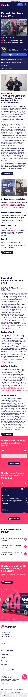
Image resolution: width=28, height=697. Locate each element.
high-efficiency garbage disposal (11, 204)
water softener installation (11, 429)
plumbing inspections (18, 427)
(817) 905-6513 (5, 632)
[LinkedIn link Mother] (12, 669)
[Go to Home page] (5, 5)
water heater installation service (10, 219)
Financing (4, 661)
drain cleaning (16, 327)
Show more (6, 503)
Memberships (5, 654)
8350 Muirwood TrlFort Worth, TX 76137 (7, 635)
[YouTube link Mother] (9, 669)
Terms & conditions (15, 692)
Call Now (20, 5)
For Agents (4, 692)
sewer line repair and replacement (13, 324)
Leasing (3, 657)
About (3, 643)
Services (3, 640)
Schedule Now (15, 55)
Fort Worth (4, 10)
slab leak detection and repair (13, 425)
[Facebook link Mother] (6, 669)
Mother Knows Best (7, 650)
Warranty (4, 664)
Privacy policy (4, 695)
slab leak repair (11, 390)
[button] (25, 4)
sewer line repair (15, 230)
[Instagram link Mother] (2, 669)
